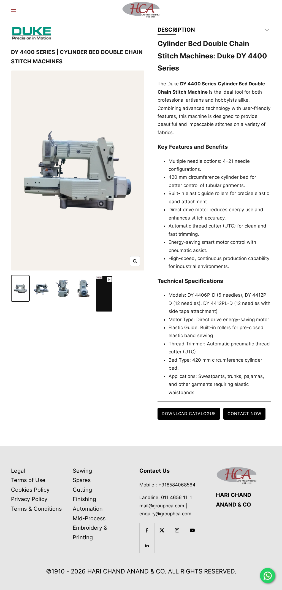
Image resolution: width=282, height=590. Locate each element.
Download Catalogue (189, 413)
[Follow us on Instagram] (177, 530)
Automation (88, 508)
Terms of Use (28, 480)
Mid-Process (89, 518)
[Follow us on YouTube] (192, 530)
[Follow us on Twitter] (162, 530)
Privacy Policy (29, 499)
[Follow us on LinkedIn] (146, 545)
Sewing (82, 470)
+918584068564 (177, 485)
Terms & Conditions (36, 508)
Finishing (84, 499)
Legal (18, 470)
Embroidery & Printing (90, 532)
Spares (82, 480)
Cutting (82, 489)
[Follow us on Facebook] (146, 530)
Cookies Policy (30, 489)
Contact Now (244, 413)
